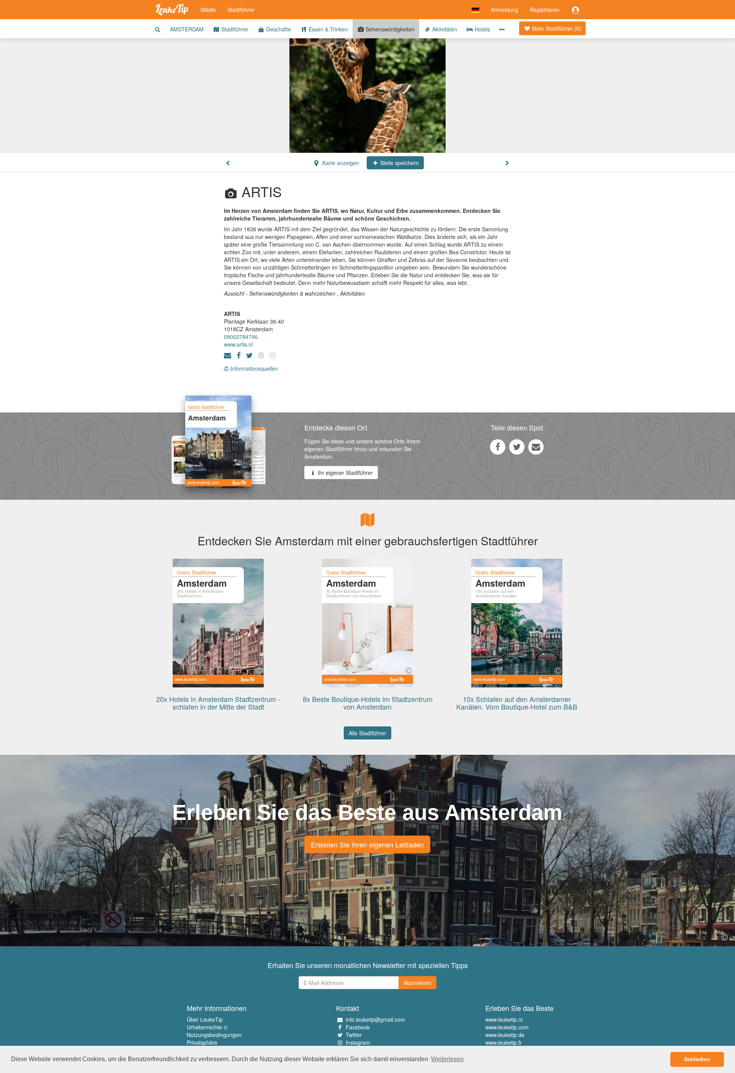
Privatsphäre (202, 1042)
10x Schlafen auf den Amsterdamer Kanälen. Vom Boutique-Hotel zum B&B (516, 703)
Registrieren (544, 9)
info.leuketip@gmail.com (375, 1019)
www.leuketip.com (507, 1027)
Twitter (354, 1035)
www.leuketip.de (504, 1035)
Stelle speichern (399, 163)
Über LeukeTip (205, 1019)
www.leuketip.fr (503, 1042)
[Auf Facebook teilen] (497, 446)
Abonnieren (417, 982)
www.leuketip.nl (504, 1019)
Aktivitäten (444, 29)
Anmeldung (504, 9)
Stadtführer (241, 9)
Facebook (358, 1027)
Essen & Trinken (327, 29)
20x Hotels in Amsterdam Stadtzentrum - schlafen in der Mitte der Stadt (218, 703)
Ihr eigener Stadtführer (344, 472)
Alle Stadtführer (367, 733)
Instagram (358, 1042)
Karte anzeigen (340, 163)
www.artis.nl (238, 344)
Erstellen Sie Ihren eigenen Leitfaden (367, 844)
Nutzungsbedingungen (214, 1035)
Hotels (481, 29)
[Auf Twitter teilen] (516, 446)
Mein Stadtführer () (556, 28)
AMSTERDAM (187, 29)
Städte (208, 9)
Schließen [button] (697, 1059)
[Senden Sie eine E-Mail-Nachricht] (536, 446)
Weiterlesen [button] (447, 1059)
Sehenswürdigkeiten (389, 29)
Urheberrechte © (207, 1027)
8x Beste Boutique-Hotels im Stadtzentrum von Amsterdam (368, 703)
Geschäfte (278, 29)
